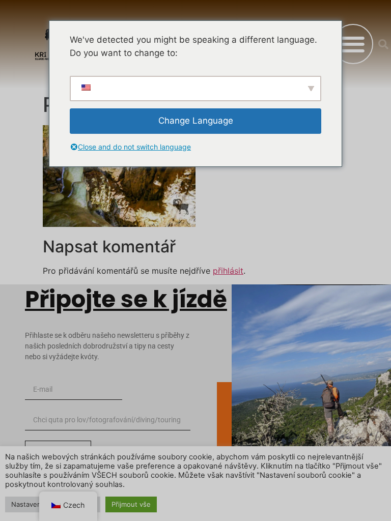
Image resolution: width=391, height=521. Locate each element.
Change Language (195, 120)
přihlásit (228, 271)
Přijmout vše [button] (131, 504)
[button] (353, 44)
